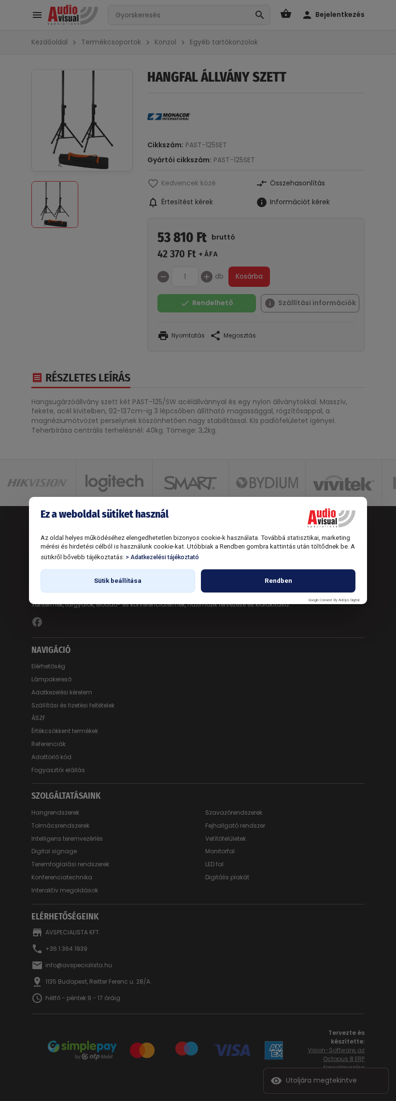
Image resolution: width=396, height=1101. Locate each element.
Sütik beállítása (117, 580)
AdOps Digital (349, 600)
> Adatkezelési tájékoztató (162, 557)
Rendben (278, 580)
